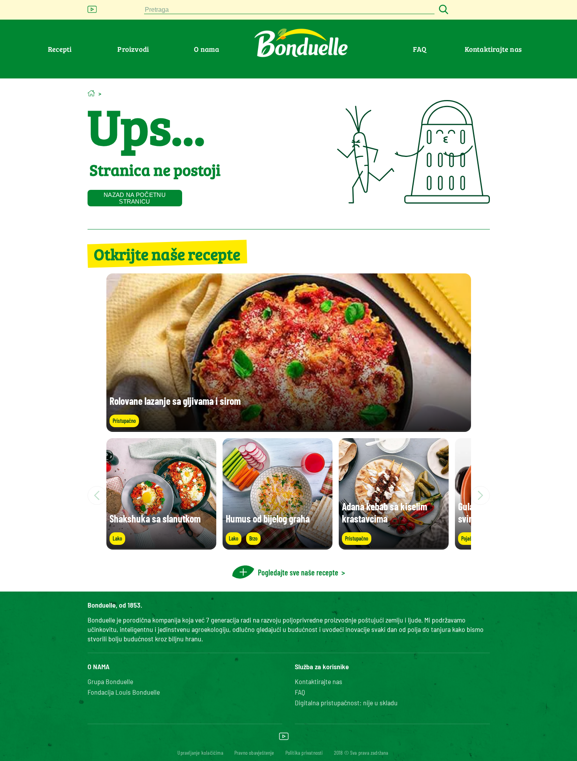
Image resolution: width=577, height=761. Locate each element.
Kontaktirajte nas (493, 49)
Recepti (59, 49)
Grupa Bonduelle (110, 681)
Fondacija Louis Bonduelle (124, 692)
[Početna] (91, 93)
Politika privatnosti (304, 752)
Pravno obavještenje (254, 752)
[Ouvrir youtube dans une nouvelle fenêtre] (92, 11)
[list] (288, 495)
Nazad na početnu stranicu (135, 198)
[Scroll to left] (97, 495)
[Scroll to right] (480, 495)
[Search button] (442, 10)
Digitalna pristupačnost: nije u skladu (346, 702)
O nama (206, 49)
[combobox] (289, 10)
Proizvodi (133, 49)
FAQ (419, 49)
